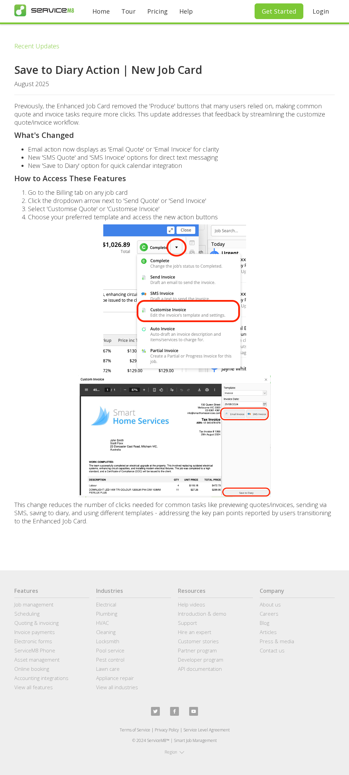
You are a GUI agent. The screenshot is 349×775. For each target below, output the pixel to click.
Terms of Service (135, 730)
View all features (33, 687)
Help (186, 11)
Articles (268, 632)
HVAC (102, 622)
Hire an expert (194, 632)
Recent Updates (36, 46)
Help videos (191, 604)
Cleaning (106, 632)
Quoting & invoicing (36, 622)
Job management (34, 604)
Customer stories (198, 641)
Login (321, 11)
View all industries (117, 687)
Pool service (110, 650)
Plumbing (106, 613)
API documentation (200, 668)
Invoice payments (34, 632)
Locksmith (107, 641)
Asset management (37, 659)
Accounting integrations (41, 678)
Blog (264, 622)
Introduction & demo (202, 613)
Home (101, 11)
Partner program (197, 650)
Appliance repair (115, 678)
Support (187, 622)
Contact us (272, 650)
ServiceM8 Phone (34, 650)
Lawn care (108, 668)
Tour (128, 11)
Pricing (157, 11)
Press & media (277, 641)
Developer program (200, 659)
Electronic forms (33, 641)
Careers (269, 613)
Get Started (279, 11)
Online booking (31, 668)
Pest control (110, 659)
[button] (174, 752)
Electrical (106, 604)
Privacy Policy (167, 730)
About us (270, 604)
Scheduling (27, 613)
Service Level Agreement (206, 730)
